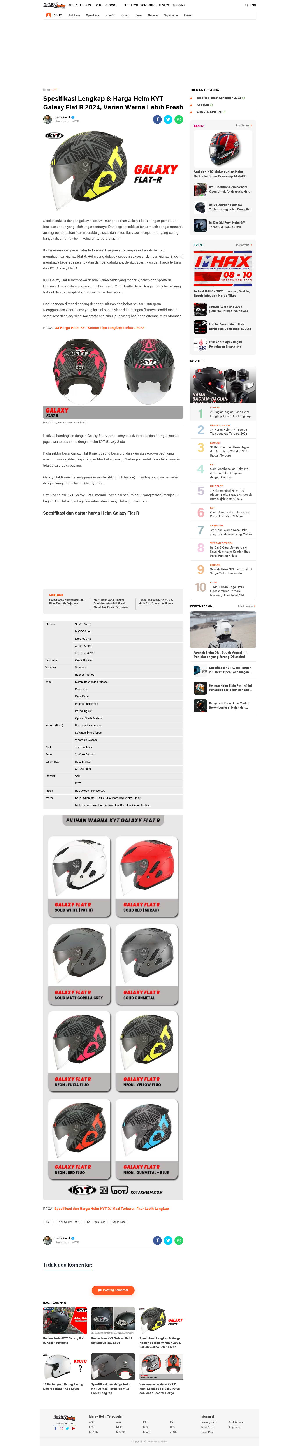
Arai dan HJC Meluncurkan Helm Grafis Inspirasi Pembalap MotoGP (220, 174)
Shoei (146, 1432)
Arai (118, 1422)
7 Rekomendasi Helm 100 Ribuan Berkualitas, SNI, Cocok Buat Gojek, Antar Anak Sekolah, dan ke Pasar (231, 495)
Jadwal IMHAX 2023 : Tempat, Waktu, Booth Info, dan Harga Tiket (222, 294)
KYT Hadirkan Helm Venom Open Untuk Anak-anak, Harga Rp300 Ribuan (230, 190)
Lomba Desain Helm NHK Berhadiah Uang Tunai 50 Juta (230, 327)
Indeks (58, 15)
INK (145, 1422)
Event (98, 5)
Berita (72, 5)
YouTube (73, 1434)
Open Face (92, 15)
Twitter (67, 1434)
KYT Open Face (96, 1222)
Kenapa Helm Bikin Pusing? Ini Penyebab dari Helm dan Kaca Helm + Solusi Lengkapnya (230, 688)
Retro (138, 15)
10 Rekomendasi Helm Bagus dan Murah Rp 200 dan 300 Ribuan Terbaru (229, 451)
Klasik (187, 15)
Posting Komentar (115, 1290)
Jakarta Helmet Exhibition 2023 (219, 98)
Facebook (55, 1434)
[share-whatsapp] (178, 119)
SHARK (93, 1432)
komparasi (148, 5)
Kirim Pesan (208, 1427)
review (164, 5)
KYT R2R (203, 105)
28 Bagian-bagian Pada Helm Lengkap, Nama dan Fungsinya (231, 414)
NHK (119, 1427)
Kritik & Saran (236, 1422)
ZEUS (173, 1432)
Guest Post (207, 1432)
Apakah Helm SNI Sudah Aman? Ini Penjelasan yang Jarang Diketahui (220, 655)
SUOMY (120, 1432)
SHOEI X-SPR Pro (209, 112)
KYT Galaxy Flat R (69, 1222)
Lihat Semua (242, 125)
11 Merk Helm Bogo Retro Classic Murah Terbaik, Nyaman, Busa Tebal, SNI (227, 591)
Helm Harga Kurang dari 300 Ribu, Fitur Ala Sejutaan (66, 602)
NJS (145, 1427)
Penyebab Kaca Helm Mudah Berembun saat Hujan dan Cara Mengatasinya (229, 706)
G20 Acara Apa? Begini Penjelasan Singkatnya (225, 344)
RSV (172, 1427)
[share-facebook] (157, 119)
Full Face (74, 15)
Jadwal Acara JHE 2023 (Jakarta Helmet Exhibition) (228, 309)
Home (46, 90)
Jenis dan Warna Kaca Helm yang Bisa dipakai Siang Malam (231, 532)
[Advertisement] (149, 53)
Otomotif (112, 5)
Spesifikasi (130, 5)
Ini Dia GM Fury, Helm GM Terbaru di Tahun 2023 (227, 225)
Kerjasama (234, 1427)
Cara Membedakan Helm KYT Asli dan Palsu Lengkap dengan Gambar (230, 473)
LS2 (91, 1427)
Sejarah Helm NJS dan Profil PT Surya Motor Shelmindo (231, 571)
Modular (153, 15)
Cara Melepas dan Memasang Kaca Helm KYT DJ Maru (230, 514)
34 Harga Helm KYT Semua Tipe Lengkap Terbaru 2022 (99, 328)
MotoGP (110, 15)
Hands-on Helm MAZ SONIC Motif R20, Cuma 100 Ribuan (156, 602)
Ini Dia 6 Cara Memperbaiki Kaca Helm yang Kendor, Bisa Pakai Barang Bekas (230, 552)
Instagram (61, 1434)
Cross (125, 15)
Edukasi (86, 5)
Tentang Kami (209, 1422)
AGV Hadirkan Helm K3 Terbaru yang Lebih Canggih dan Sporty (229, 208)
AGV (92, 1422)
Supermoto (171, 15)
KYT (48, 1222)
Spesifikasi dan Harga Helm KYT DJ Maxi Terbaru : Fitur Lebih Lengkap (111, 1209)
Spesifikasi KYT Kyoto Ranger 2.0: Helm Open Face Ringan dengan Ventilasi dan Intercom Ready (230, 670)
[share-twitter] (168, 119)
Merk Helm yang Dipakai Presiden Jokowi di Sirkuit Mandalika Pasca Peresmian (111, 604)
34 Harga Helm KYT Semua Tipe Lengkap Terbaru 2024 (228, 432)
